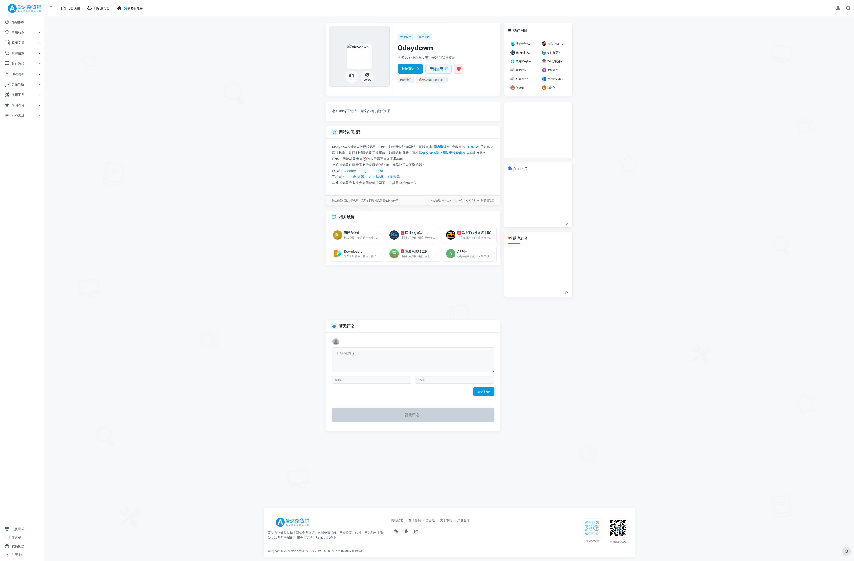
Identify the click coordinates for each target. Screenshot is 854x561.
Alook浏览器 (354, 177)
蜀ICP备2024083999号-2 (321, 551)
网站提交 (397, 520)
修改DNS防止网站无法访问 (442, 153)
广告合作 (463, 520)
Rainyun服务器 (326, 537)
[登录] (838, 8)
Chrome (349, 171)
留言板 (430, 520)
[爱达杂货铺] (294, 524)
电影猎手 (406, 79)
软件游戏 (405, 37)
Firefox (378, 171)
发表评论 (484, 392)
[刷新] (566, 223)
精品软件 (424, 37)
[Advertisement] (413, 293)
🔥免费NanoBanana (432, 79)
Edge (364, 171)
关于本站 (446, 520)
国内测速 (440, 147)
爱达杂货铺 (297, 551)
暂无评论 (346, 326)
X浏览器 (394, 177)
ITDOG (471, 147)
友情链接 (414, 520)
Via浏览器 (376, 177)
